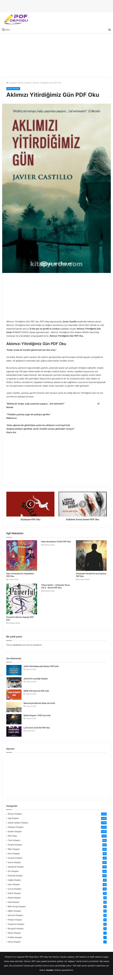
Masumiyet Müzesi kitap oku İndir (39, 703)
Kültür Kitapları (14, 893)
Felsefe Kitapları (15, 845)
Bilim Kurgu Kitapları (17, 906)
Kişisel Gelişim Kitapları (18, 823)
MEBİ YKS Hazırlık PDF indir (36, 691)
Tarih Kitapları (14, 840)
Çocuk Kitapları (14, 889)
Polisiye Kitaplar (15, 920)
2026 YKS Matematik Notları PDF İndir (41, 666)
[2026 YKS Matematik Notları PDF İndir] (13, 670)
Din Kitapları (13, 871)
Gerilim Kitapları (24, 83)
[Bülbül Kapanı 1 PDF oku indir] (13, 719)
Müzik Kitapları (14, 898)
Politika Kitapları (15, 937)
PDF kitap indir (46, 957)
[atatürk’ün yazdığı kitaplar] (13, 682)
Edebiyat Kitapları (15, 827)
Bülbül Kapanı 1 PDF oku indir (37, 715)
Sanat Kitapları (14, 862)
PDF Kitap (12, 836)
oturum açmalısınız (34, 645)
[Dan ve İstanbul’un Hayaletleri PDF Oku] (21, 555)
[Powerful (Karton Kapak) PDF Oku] (21, 599)
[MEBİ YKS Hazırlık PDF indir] (13, 695)
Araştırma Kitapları (16, 924)
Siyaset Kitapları (15, 858)
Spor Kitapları (14, 884)
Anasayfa (12, 83)
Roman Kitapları (15, 814)
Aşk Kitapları (13, 818)
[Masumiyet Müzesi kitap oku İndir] (13, 707)
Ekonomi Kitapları (15, 915)
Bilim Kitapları (14, 849)
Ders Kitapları (14, 853)
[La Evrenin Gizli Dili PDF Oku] (13, 731)
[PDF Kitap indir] (15, 19)
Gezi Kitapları (14, 902)
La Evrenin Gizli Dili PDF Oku (37, 727)
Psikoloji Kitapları (15, 876)
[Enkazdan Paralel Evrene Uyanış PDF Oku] (91, 555)
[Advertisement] (56, 55)
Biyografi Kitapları (16, 928)
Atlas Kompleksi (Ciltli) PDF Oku (56, 541)
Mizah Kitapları (14, 933)
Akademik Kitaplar (16, 867)
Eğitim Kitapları (14, 911)
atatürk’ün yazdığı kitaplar (36, 678)
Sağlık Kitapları (14, 880)
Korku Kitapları (14, 942)
